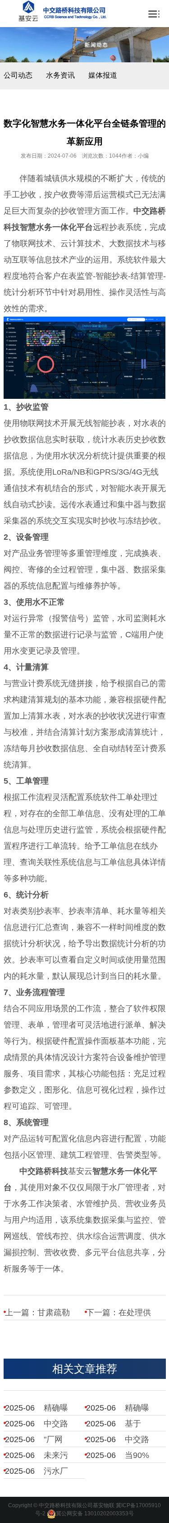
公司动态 (18, 75)
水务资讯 (60, 75)
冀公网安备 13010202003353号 (95, 1513)
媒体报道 (102, 75)
